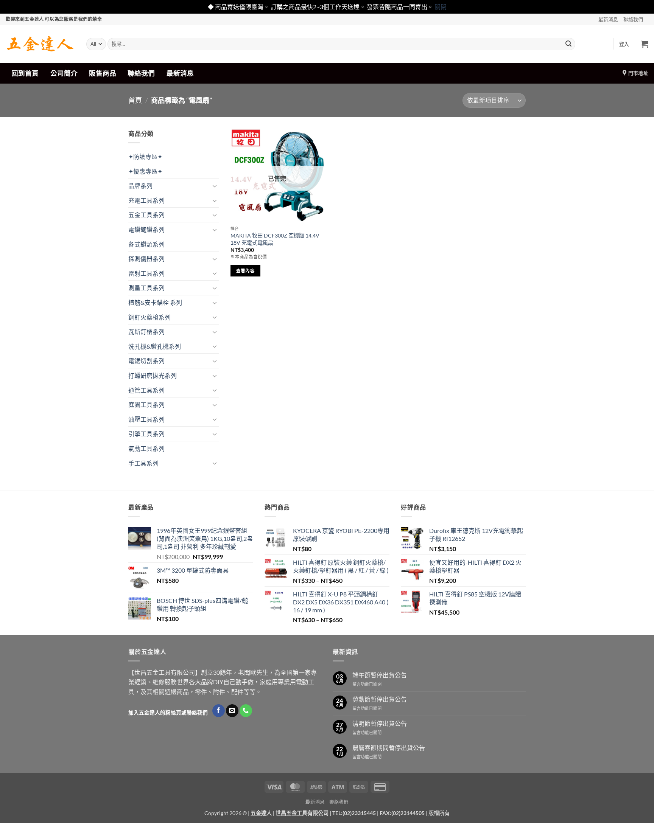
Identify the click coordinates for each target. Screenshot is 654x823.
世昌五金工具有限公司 (302, 813)
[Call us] (246, 710)
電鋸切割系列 (146, 360)
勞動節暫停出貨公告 (379, 699)
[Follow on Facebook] (218, 710)
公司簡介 (64, 73)
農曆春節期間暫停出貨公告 (388, 747)
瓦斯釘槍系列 (146, 331)
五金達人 (261, 813)
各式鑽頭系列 (146, 244)
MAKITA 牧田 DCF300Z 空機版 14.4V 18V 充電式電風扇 (274, 239)
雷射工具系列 (146, 273)
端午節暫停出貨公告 (379, 675)
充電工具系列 (146, 200)
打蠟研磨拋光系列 (152, 375)
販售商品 (102, 73)
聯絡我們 (633, 19)
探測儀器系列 (146, 258)
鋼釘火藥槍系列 (149, 317)
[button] (624, 44)
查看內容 (245, 270)
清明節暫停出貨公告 (379, 723)
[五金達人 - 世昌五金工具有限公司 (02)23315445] (40, 44)
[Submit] (568, 43)
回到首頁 (25, 73)
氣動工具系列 (146, 448)
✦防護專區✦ (145, 156)
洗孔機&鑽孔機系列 (154, 346)
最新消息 (608, 19)
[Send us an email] (232, 710)
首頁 (135, 100)
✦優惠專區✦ (145, 171)
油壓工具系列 (146, 419)
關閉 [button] (440, 6)
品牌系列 (140, 185)
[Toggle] (214, 185)
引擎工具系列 (146, 433)
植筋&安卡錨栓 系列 (155, 302)
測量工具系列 (146, 287)
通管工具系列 (146, 390)
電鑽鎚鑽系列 (146, 229)
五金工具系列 (146, 214)
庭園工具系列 (146, 404)
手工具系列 (143, 463)
